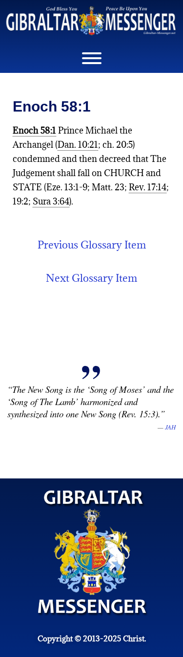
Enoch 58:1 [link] (34, 130)
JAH (170, 427)
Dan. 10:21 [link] (78, 144)
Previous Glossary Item (92, 244)
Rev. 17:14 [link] (147, 187)
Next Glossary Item (91, 278)
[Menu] (92, 58)
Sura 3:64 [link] (51, 201)
